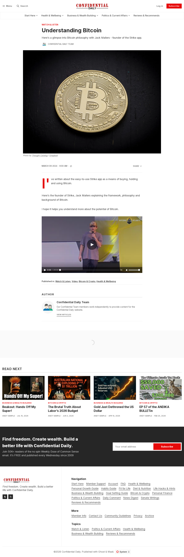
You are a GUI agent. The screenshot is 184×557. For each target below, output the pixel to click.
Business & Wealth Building (17, 403)
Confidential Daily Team (61, 44)
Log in (160, 6)
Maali (110, 551)
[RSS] (10, 496)
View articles (64, 315)
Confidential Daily (71, 551)
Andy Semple (8, 416)
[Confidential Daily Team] (44, 44)
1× (121, 270)
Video (75, 281)
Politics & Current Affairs (106, 528)
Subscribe (174, 6)
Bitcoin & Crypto (87, 281)
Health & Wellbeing (106, 281)
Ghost (101, 551)
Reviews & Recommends (120, 533)
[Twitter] (5, 496)
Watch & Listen (50, 25)
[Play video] (92, 244)
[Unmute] (127, 270)
